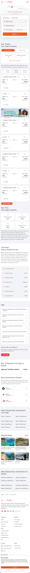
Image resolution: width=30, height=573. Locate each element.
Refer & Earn (4, 533)
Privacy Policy (17, 548)
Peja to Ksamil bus (20, 427)
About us (3, 524)
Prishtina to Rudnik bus (7, 477)
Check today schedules (15, 60)
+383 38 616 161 (7, 548)
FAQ (2, 539)
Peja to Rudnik (8, 50)
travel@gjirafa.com (7, 545)
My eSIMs (16, 521)
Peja (7, 494)
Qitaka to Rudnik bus (6, 485)
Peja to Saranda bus (6, 424)
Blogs (2, 528)
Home (2, 494)
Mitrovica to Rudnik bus (22, 488)
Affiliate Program (5, 537)
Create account (17, 526)
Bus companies (4, 521)
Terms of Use (17, 545)
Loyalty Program (5, 530)
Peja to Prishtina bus (21, 416)
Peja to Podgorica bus (7, 421)
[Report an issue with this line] (24, 77)
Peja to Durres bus (20, 424)
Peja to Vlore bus (5, 427)
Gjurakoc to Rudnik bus (7, 480)
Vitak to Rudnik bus (21, 480)
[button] (15, 309)
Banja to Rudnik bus (6, 488)
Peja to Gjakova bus (21, 421)
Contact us (5, 354)
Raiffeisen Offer (4, 535)
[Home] (6, 2)
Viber (4, 550)
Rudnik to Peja (22, 50)
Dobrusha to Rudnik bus (22, 485)
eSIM (2, 519)
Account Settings (18, 524)
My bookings (17, 519)
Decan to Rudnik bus (21, 477)
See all (26, 435)
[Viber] (2, 551)
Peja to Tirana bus (6, 416)
